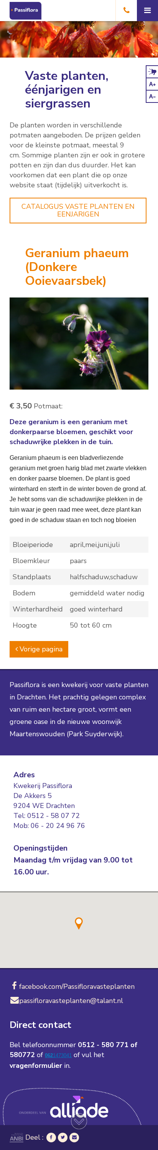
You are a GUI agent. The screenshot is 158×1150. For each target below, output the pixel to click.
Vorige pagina (40, 649)
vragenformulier (36, 1065)
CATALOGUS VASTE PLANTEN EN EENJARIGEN (78, 210)
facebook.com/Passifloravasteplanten (77, 986)
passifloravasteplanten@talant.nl (71, 1000)
